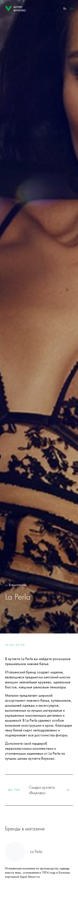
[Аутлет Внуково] (15, 8)
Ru (64, 8)
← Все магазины (15, 585)
